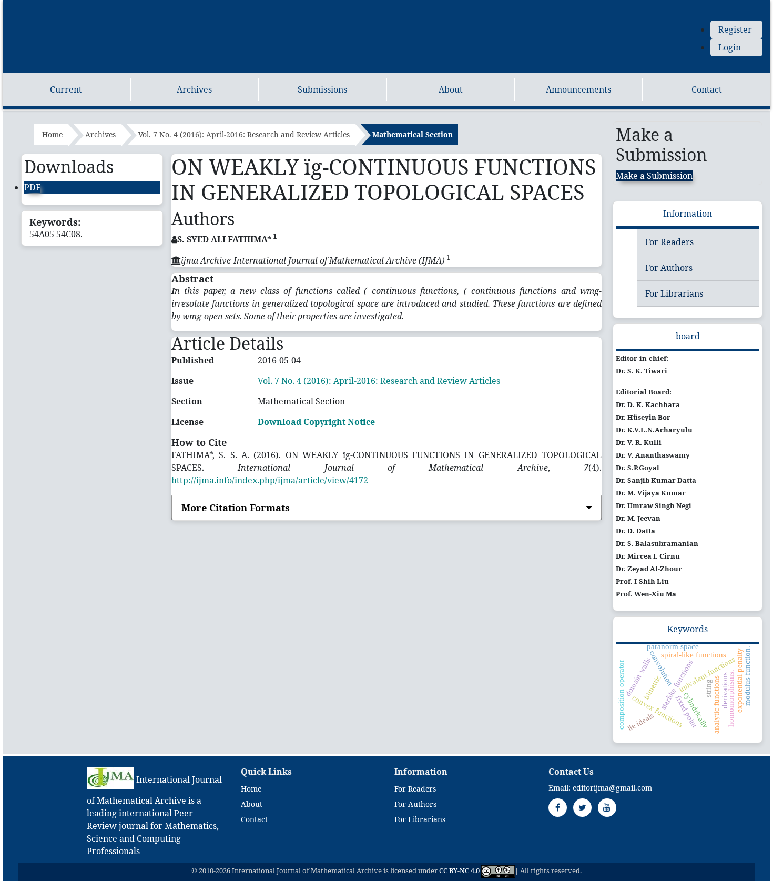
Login (729, 47)
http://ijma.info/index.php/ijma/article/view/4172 (269, 480)
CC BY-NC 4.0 (459, 871)
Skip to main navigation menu (147, 6)
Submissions (322, 89)
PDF (32, 187)
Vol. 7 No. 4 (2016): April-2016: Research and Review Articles (244, 134)
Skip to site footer (244, 6)
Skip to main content (44, 6)
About (451, 89)
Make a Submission (654, 175)
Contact (706, 89)
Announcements (578, 89)
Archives (194, 89)
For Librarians (674, 293)
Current (66, 89)
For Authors (669, 268)
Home (52, 134)
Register (735, 29)
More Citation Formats (235, 507)
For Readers (669, 242)
